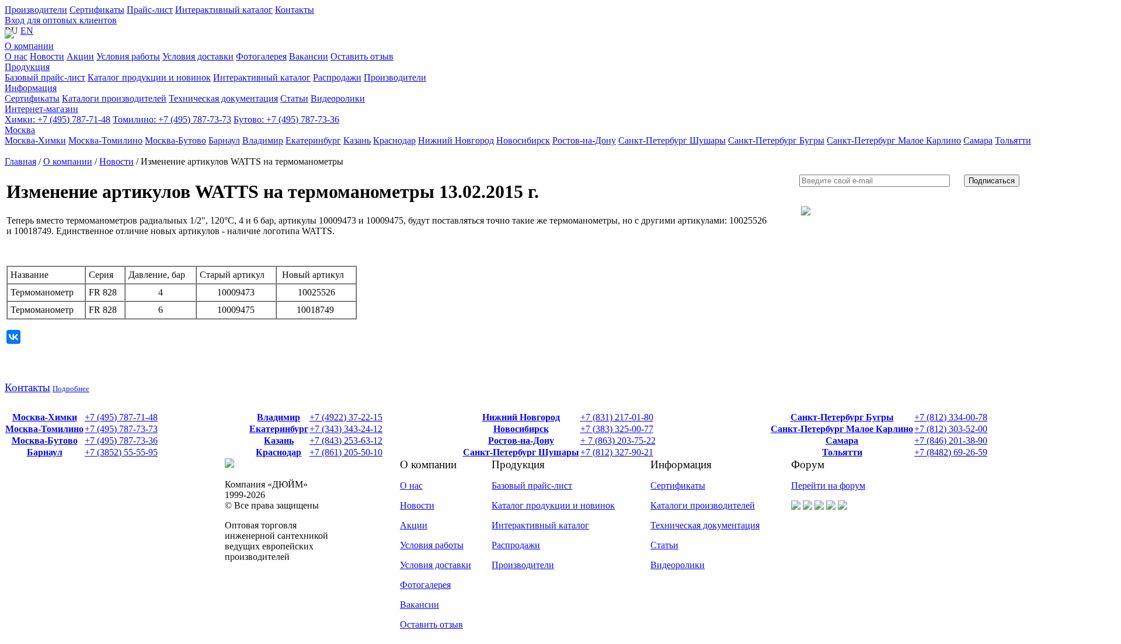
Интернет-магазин (41, 109)
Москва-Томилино (44, 429)
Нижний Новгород (521, 417)
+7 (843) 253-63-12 (345, 440)
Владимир (278, 417)
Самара (842, 440)
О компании (29, 46)
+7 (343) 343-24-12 (345, 429)
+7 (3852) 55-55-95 (121, 452)
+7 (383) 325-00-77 (616, 429)
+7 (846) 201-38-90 (950, 440)
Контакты (294, 10)
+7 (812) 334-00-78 (950, 417)
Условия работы (432, 545)
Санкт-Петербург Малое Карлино (842, 429)
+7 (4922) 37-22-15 (345, 417)
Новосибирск (521, 429)
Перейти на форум (828, 485)
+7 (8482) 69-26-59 (950, 452)
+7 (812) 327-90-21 (616, 452)
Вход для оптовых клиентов (61, 20)
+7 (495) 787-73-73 (172, 119)
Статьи (664, 545)
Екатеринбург (278, 429)
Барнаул (44, 452)
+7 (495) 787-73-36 (286, 119)
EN (26, 31)
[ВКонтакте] (13, 337)
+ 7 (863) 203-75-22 (618, 440)
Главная (20, 161)
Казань (279, 440)
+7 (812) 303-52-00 (950, 429)
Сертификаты (96, 10)
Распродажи (516, 545)
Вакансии (419, 605)
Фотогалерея (425, 585)
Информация (31, 88)
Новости (116, 161)
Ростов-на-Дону (521, 440)
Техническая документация (705, 525)
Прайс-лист (150, 10)
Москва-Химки (44, 417)
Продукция (27, 67)
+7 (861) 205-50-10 (345, 452)
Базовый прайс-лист (532, 485)
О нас (411, 485)
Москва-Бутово (45, 440)
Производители (36, 10)
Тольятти (842, 452)
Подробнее (71, 388)
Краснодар (278, 452)
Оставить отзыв (431, 624)
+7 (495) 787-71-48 (57, 119)
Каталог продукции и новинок (553, 505)
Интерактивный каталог (224, 10)
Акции (413, 525)
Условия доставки (435, 565)
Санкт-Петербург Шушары (521, 452)
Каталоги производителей (702, 505)
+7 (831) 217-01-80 (616, 417)
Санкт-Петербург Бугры (842, 417)
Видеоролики (677, 565)
